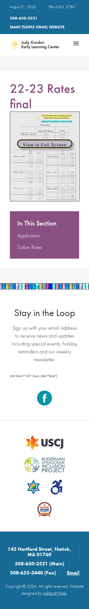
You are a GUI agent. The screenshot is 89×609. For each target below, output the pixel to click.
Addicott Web (55, 593)
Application (28, 235)
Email (73, 573)
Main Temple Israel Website (37, 27)
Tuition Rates (29, 247)
